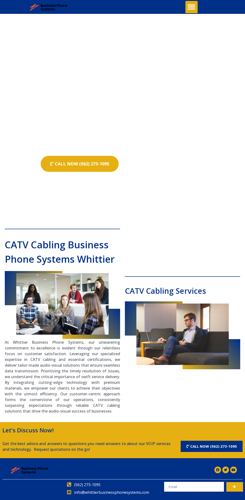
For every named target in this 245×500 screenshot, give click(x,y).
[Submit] (234, 487)
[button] (191, 7)
